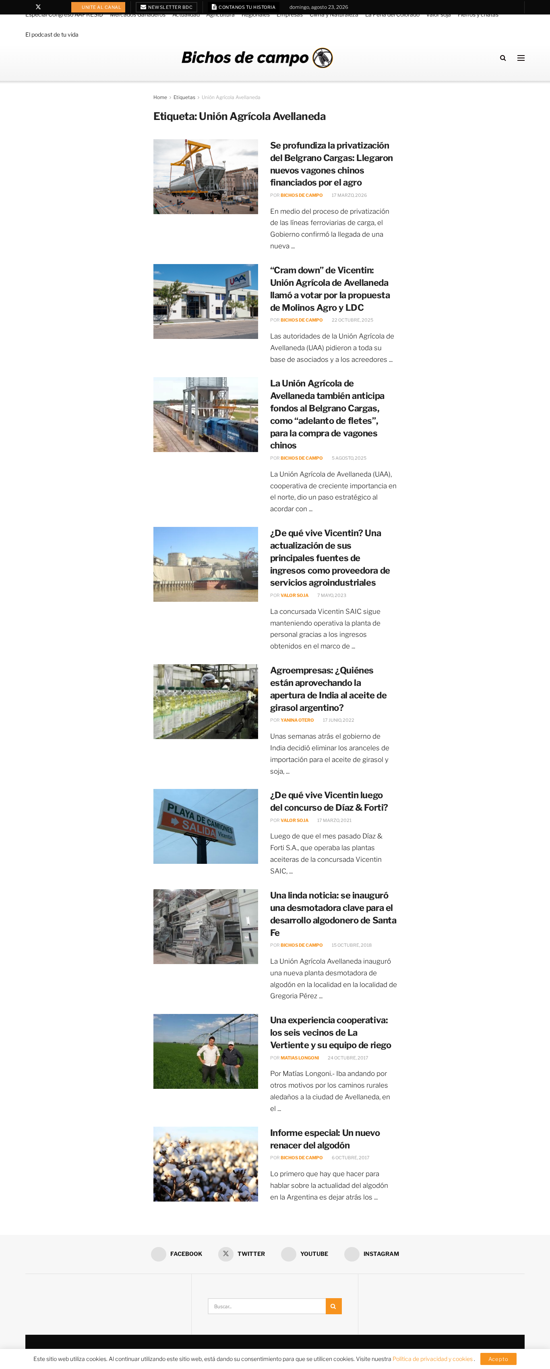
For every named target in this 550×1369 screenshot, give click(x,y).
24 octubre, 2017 (347, 1058)
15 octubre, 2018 (351, 945)
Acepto (498, 1359)
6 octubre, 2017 (350, 1157)
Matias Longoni (300, 1058)
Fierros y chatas (478, 14)
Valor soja (438, 14)
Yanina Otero (297, 720)
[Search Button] (503, 58)
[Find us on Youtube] (49, 7)
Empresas (290, 14)
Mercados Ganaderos (137, 14)
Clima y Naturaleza (334, 14)
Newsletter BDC (170, 7)
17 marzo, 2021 (334, 820)
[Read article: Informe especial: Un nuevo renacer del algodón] (205, 1164)
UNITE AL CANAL (101, 7)
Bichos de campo (302, 195)
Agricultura (220, 14)
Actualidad (186, 14)
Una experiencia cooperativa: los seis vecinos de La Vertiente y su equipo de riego (330, 1032)
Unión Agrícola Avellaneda (231, 97)
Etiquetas (184, 97)
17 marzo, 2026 (349, 195)
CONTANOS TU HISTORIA (247, 7)
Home (160, 97)
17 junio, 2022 (338, 720)
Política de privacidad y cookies (433, 1358)
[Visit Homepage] (257, 57)
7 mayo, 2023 (331, 595)
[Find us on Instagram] (59, 7)
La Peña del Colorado (392, 14)
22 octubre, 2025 (352, 320)
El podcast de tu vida (52, 34)
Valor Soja (294, 595)
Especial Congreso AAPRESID (64, 14)
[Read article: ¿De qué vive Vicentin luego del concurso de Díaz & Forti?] (205, 826)
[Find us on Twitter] (38, 7)
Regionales (256, 14)
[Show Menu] (521, 58)
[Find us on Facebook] (27, 7)
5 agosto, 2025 (348, 458)
